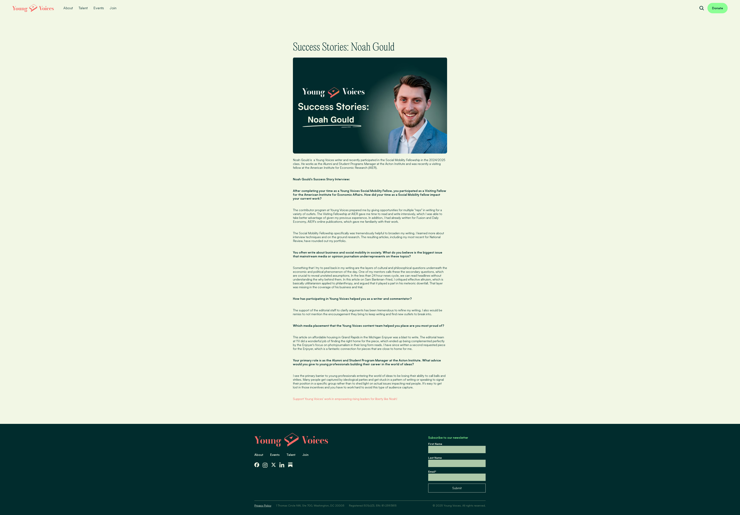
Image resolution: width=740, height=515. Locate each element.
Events (275, 455)
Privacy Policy (262, 505)
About (258, 455)
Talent (291, 455)
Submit (457, 488)
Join (305, 455)
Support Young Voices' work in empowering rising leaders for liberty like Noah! (345, 399)
